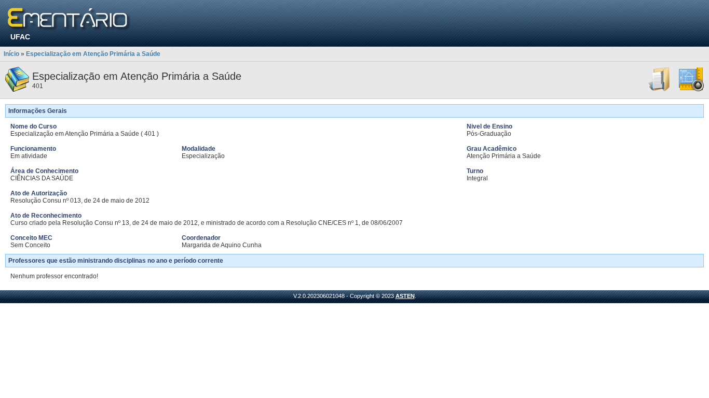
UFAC (20, 37)
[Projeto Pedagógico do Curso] (691, 89)
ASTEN (405, 296)
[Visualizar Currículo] (659, 89)
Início (11, 54)
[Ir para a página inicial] (69, 19)
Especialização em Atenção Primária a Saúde (93, 54)
